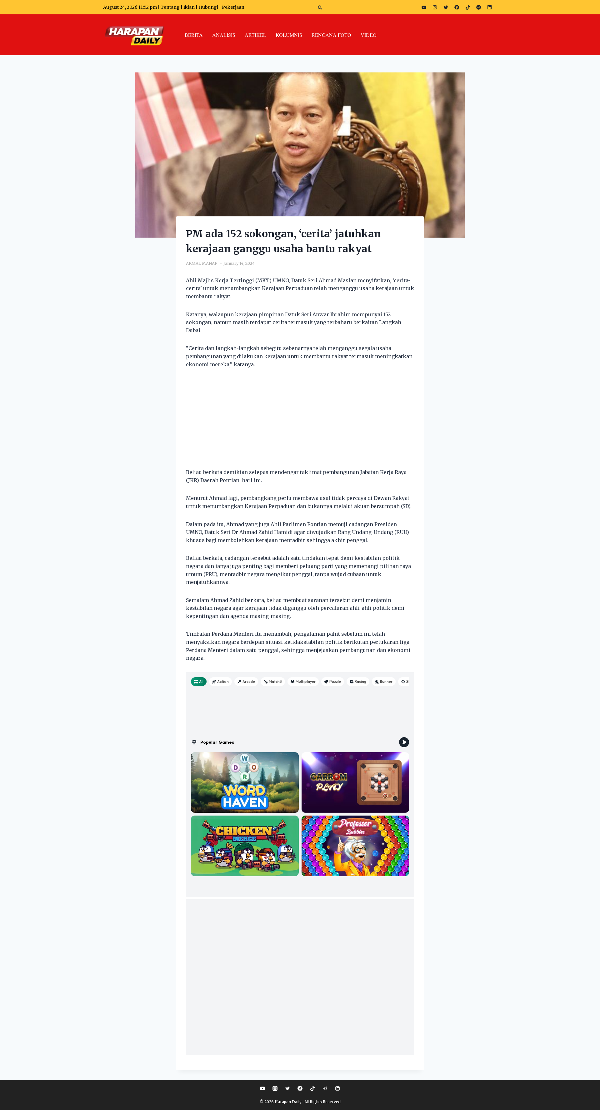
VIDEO (369, 35)
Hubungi (208, 7)
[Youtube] (423, 7)
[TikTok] (313, 1088)
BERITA (194, 35)
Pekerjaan (233, 7)
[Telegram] (478, 7)
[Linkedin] (337, 1088)
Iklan (189, 7)
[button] (320, 7)
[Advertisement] (300, 422)
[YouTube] (263, 1088)
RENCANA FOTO (331, 35)
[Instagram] (434, 7)
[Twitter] (445, 7)
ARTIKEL (255, 35)
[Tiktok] (467, 7)
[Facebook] (456, 7)
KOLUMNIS (289, 35)
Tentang (170, 7)
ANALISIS (223, 35)
